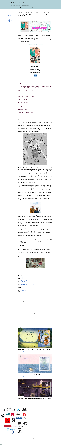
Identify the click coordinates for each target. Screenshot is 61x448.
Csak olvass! (23, 281)
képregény (9, 19)
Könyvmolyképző (11, 20)
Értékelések (17, 7)
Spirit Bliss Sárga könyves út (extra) (27, 284)
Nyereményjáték (43, 12)
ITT (33, 79)
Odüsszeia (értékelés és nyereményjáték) (30, 374)
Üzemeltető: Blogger (31, 438)
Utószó (22, 287)
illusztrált (28, 12)
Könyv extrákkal (27, 7)
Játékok (22, 7)
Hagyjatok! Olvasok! (24, 277)
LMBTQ (9, 21)
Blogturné (33, 7)
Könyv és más (17, 3)
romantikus (9, 24)
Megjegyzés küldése (24, 351)
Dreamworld (23, 288)
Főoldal (13, 7)
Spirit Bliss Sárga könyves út (26, 280)
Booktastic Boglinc (24, 278)
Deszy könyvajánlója (24, 291)
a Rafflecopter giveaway (22, 273)
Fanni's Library (23, 283)
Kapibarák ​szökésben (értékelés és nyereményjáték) (34, 349)
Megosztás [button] (9, 11)
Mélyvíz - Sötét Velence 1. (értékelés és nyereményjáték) (35, 398)
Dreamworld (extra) (24, 290)
